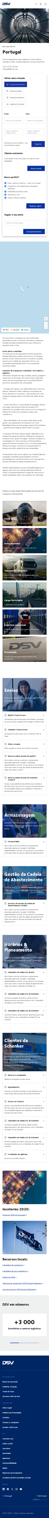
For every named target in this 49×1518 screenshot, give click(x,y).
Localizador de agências (17, 1154)
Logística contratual (15, 625)
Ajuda (5, 1468)
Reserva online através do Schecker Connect (23, 778)
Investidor (7, 1453)
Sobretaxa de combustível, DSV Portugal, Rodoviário (22, 1283)
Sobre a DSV (8, 1443)
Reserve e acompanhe (17, 1075)
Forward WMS (13, 841)
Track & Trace (8, 1391)
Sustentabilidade (10, 1463)
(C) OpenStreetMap (39, 331)
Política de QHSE (9, 1277)
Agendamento (13, 1087)
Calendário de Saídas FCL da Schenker (23, 993)
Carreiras (6, 1448)
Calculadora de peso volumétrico (15, 1271)
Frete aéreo (10, 518)
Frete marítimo (12, 543)
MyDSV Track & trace (17, 715)
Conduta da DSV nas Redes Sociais (17, 1477)
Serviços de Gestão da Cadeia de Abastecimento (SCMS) (21, 904)
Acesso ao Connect (16, 1101)
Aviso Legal (7, 1407)
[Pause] (47, 10)
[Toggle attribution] (46, 331)
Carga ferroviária (13, 600)
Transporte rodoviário (15, 570)
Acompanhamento (34, 231)
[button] (14, 1343)
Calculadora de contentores (13, 1265)
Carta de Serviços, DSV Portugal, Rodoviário (19, 1289)
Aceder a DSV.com (10, 1427)
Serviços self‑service (11, 1396)
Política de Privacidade (12, 1412)
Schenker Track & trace (18, 729)
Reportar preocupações (12, 1472)
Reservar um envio (10, 1381)
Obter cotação (14, 744)
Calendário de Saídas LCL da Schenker (23, 1010)
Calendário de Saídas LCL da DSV (21, 972)
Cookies (6, 1417)
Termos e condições (11, 1422)
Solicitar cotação (10, 1386)
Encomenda (10, 652)
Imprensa (6, 1458)
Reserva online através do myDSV (22, 756)
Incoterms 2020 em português (14, 1215)
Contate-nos (8, 1438)
